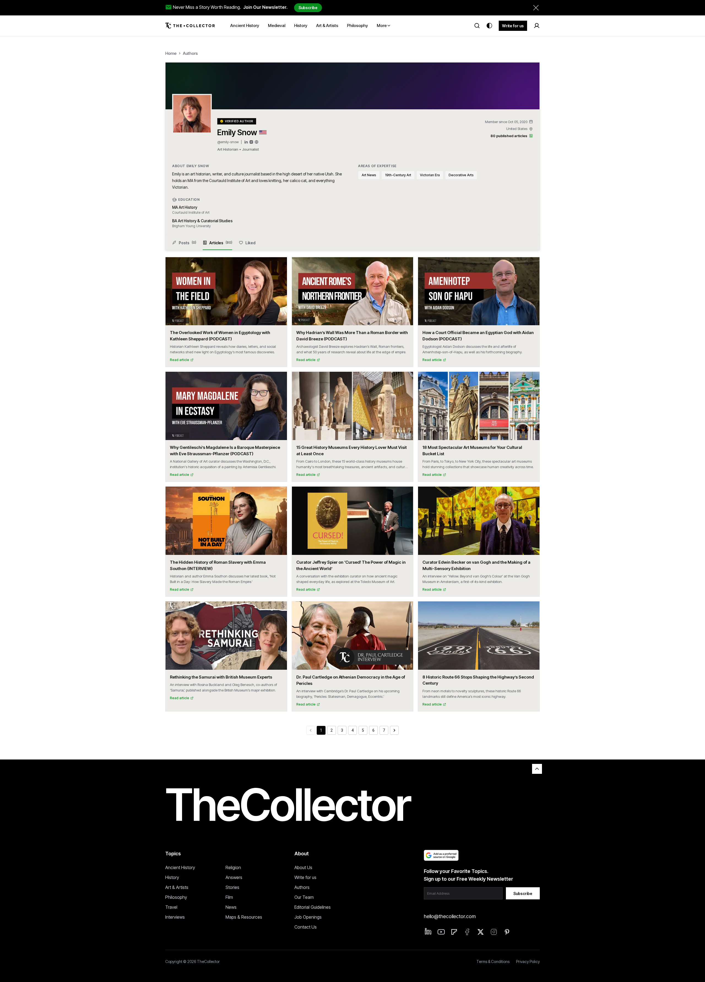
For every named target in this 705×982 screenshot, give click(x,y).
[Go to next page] (394, 730)
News (231, 907)
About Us (303, 867)
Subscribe (308, 7)
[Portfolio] (256, 142)
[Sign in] (537, 26)
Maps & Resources (244, 917)
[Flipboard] (454, 931)
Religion (233, 867)
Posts (187, 242)
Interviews (175, 917)
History (172, 877)
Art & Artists (176, 887)
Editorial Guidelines (312, 907)
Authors (190, 53)
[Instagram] (251, 142)
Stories (232, 887)
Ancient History (180, 867)
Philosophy (176, 897)
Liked (250, 242)
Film (229, 897)
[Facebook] (467, 931)
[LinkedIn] (246, 142)
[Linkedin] (428, 931)
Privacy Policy (528, 961)
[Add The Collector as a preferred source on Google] (441, 855)
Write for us (513, 25)
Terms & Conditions (492, 961)
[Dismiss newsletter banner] (536, 8)
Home (171, 53)
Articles (220, 242)
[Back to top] (537, 769)
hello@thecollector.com (450, 916)
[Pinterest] (507, 931)
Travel (171, 907)
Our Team (304, 897)
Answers (234, 877)
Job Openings (308, 917)
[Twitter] (480, 931)
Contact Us (305, 927)
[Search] (477, 26)
